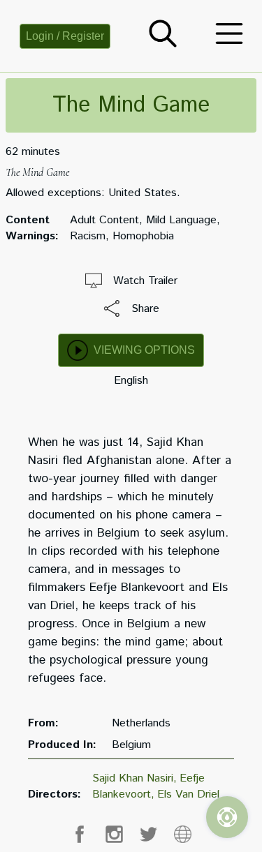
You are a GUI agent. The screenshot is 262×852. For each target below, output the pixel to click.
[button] (163, 44)
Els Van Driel (188, 794)
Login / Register (65, 36)
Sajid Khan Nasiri (132, 778)
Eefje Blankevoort (148, 786)
